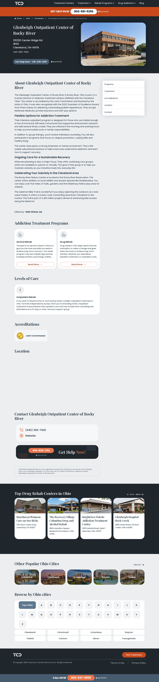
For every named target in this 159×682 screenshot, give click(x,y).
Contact (108, 112)
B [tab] (51, 605)
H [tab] (108, 605)
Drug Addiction (126, 3)
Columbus (96, 632)
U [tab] (98, 614)
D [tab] (70, 605)
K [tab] (136, 605)
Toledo (30, 638)
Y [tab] (136, 614)
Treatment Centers (64, 3)
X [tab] (127, 614)
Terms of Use (117, 662)
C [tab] (60, 605)
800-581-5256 (83, 11)
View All (137, 564)
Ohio (28, 18)
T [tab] (89, 614)
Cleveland (39, 18)
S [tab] (79, 614)
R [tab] (70, 614)
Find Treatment (134, 654)
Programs (108, 84)
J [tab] (127, 605)
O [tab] (51, 614)
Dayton (129, 632)
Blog (141, 3)
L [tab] (22, 614)
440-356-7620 (21, 51)
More (138, 494)
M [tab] (32, 614)
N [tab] (41, 614)
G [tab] (98, 605)
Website (30, 436)
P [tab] (60, 614)
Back (131, 494)
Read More (33, 264)
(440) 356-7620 (35, 430)
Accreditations (111, 98)
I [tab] (117, 605)
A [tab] (41, 605)
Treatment (83, 3)
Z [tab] (22, 624)
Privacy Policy (139, 662)
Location (108, 105)
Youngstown (129, 638)
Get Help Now (60, 11)
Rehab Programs (103, 3)
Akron (96, 638)
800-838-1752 (41, 450)
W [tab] (117, 614)
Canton (63, 638)
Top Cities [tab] (27, 605)
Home (19, 18)
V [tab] (108, 614)
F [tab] (89, 605)
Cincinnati (63, 632)
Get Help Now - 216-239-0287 (31, 61)
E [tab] (79, 605)
